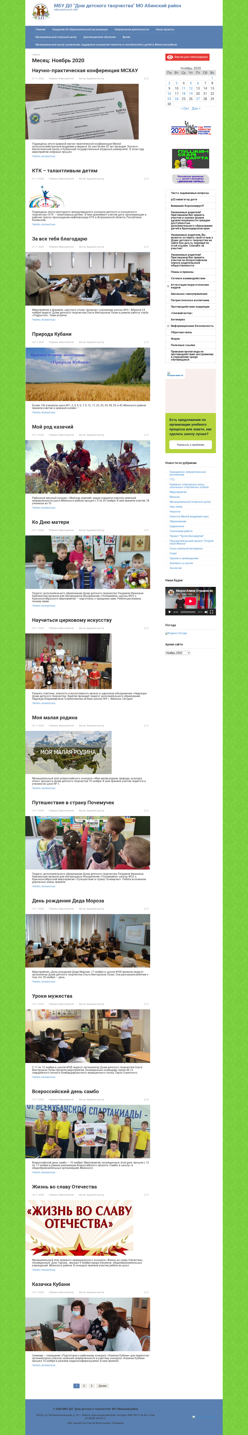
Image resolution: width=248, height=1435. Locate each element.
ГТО (172, 479)
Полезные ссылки (183, 345)
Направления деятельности (131, 29)
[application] (190, 601)
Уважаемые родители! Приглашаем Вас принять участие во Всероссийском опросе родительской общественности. (189, 260)
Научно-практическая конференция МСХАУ (85, 70)
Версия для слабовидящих (190, 57)
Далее (103, 1385)
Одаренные (177, 526)
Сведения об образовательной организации (80, 29)
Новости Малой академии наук (189, 516)
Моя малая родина (54, 717)
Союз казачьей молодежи (186, 548)
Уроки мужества (52, 996)
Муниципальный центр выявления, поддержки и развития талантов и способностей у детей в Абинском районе (106, 44)
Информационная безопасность (192, 326)
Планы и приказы (182, 272)
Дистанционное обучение (99, 37)
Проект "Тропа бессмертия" (187, 536)
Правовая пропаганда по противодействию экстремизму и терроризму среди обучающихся (192, 355)
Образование (178, 521)
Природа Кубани (52, 334)
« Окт (185, 108)
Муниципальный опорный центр (56, 37)
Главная (40, 29)
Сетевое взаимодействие (188, 278)
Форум (175, 338)
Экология (176, 568)
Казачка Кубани (51, 1284)
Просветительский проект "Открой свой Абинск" (191, 542)
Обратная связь (181, 332)
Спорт (173, 553)
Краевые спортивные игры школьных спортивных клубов (189, 486)
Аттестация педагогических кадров (190, 286)
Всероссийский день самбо (65, 1091)
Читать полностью (43, 156)
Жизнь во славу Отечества (64, 1187)
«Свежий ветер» (181, 313)
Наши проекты (165, 29)
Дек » (196, 108)
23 (169, 99)
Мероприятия (66, 78)
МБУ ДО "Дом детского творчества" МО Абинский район (117, 5)
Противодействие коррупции (190, 306)
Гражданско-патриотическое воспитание (188, 473)
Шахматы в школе (181, 563)
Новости (175, 511)
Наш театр (176, 506)
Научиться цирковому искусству (72, 620)
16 (169, 94)
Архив (126, 37)
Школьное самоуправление (189, 293)
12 (191, 88)
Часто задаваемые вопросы (190, 193)
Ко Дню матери (50, 522)
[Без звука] (206, 612)
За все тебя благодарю (59, 239)
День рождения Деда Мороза (68, 901)
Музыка (175, 497)
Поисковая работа (181, 531)
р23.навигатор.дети (184, 199)
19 (191, 94)
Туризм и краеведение (184, 558)
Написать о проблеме (190, 444)
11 (183, 88)
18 (183, 94)
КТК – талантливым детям (65, 171)
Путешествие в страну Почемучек (73, 802)
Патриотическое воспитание (190, 300)
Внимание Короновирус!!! (187, 205)
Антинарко (178, 319)
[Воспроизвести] (169, 612)
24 (176, 99)
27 (198, 99)
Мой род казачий (52, 427)
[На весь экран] (211, 612)
